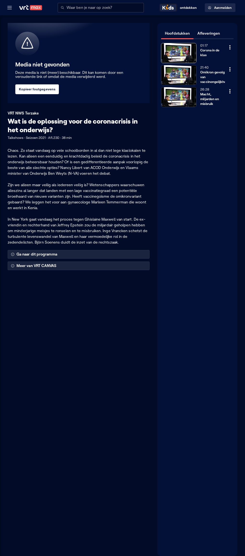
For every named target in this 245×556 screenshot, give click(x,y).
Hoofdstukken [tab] (177, 33)
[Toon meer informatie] (230, 47)
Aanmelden (223, 8)
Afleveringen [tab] (208, 33)
